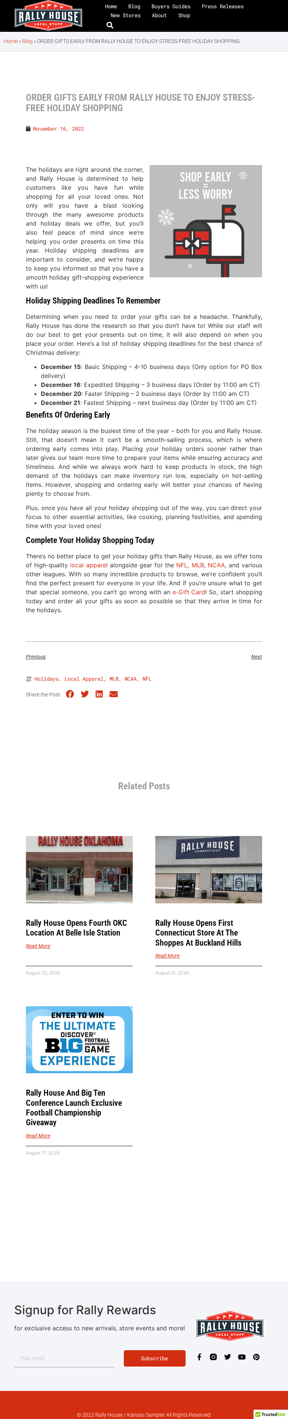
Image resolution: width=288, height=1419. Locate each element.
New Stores (126, 15)
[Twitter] (227, 1357)
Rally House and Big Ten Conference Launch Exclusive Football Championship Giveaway (74, 1107)
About (159, 15)
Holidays (46, 678)
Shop (184, 15)
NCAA (216, 565)
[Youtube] (241, 1357)
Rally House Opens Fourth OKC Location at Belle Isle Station (76, 927)
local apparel (88, 565)
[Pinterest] (256, 1357)
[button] (110, 25)
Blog (134, 6)
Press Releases (223, 6)
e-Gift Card (189, 592)
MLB (198, 565)
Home (111, 6)
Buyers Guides (171, 6)
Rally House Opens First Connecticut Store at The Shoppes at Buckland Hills (198, 932)
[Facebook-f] (199, 1357)
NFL (182, 565)
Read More (38, 946)
